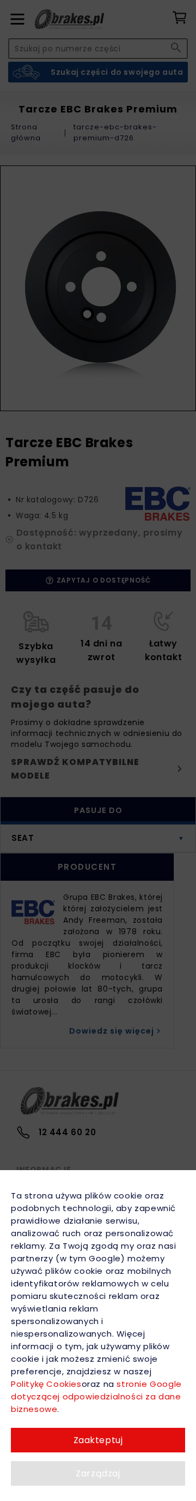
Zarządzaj (98, 1473)
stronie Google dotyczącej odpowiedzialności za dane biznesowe (96, 1396)
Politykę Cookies (46, 1384)
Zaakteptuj (98, 1440)
